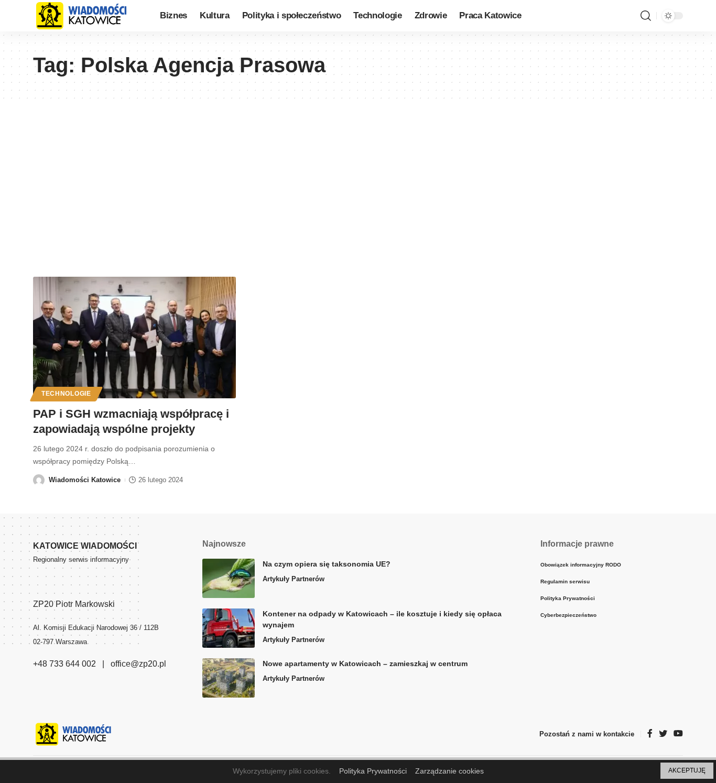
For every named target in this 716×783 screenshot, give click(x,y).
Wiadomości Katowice (85, 480)
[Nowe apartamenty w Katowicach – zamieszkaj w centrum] (228, 678)
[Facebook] (650, 734)
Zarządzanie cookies (449, 771)
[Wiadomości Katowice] (88, 15)
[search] (646, 15)
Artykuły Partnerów (293, 579)
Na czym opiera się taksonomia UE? (326, 564)
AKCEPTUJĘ (687, 770)
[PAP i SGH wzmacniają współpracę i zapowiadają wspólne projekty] (134, 337)
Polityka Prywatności (373, 771)
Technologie (66, 393)
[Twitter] (663, 734)
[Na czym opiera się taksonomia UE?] (228, 578)
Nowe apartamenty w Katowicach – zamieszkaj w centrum (365, 663)
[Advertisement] (358, 177)
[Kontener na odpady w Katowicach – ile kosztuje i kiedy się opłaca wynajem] (228, 628)
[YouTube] (678, 734)
